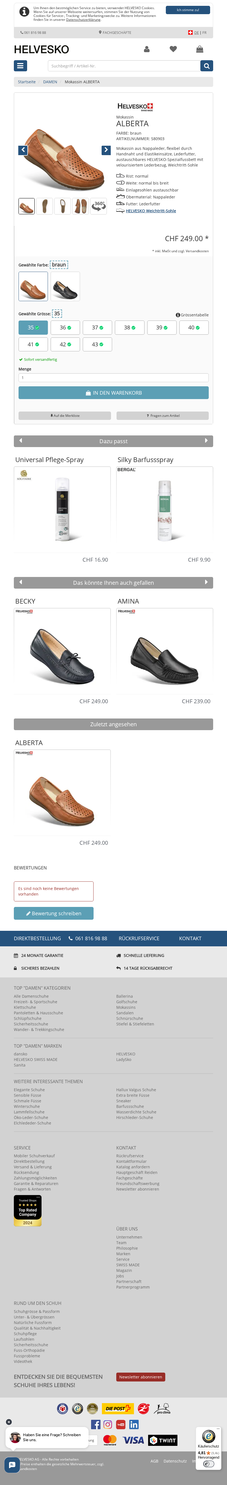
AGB (154, 1461)
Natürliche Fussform (33, 1322)
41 (31, 344)
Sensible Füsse (27, 1095)
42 (63, 344)
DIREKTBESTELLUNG (37, 938)
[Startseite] (71, 46)
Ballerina (124, 996)
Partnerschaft (128, 1281)
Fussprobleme (27, 1355)
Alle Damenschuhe (31, 996)
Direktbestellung (29, 1161)
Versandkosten (197, 251)
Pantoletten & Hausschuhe (38, 1012)
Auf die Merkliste (67, 415)
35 (31, 327)
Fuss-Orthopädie (29, 1350)
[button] (25, 148)
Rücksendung (26, 1172)
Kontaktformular (131, 1161)
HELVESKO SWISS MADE (36, 1059)
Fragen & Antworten (32, 1189)
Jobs (120, 1276)
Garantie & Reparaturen (36, 1183)
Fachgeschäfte (116, 32)
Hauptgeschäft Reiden (137, 1172)
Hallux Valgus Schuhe (136, 1089)
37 (95, 327)
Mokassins (126, 1007)
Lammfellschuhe (29, 1112)
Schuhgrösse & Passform (37, 1311)
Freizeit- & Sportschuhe (35, 1001)
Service (123, 1259)
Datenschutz (175, 1461)
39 (160, 327)
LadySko (123, 1059)
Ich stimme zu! (188, 9)
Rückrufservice (139, 938)
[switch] (208, 1464)
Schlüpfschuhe (28, 1018)
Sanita (19, 1065)
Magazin (124, 1270)
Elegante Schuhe (29, 1089)
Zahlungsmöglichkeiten (35, 1178)
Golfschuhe (126, 1001)
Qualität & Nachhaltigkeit (37, 1328)
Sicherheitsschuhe (31, 1024)
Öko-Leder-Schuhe (31, 1117)
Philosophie (127, 1248)
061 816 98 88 (35, 32)
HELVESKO (125, 1054)
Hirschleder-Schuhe (134, 1117)
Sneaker (123, 1100)
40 (192, 327)
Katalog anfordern (133, 1166)
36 (63, 327)
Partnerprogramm (133, 1287)
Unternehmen (129, 1237)
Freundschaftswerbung (137, 1183)
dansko (20, 1054)
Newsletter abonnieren (137, 1189)
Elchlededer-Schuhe (32, 1123)
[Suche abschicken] (206, 65)
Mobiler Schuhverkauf (34, 1155)
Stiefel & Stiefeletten (135, 1024)
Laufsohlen (24, 1339)
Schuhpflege (25, 1333)
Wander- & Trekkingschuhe (39, 1029)
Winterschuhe (27, 1106)
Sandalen (125, 1012)
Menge (25, 369)
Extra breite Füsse (132, 1095)
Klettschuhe (25, 1007)
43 (95, 344)
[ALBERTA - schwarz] (65, 286)
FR (204, 32)
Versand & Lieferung (33, 1166)
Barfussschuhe (130, 1106)
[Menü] (218, 1430)
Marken (123, 1253)
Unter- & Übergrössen (34, 1317)
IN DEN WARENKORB (117, 392)
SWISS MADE (128, 1264)
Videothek (23, 1361)
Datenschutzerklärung (83, 19)
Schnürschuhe (129, 1018)
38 (127, 327)
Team (121, 1242)
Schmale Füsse (27, 1100)
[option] (62, 509)
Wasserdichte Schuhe (136, 1112)
